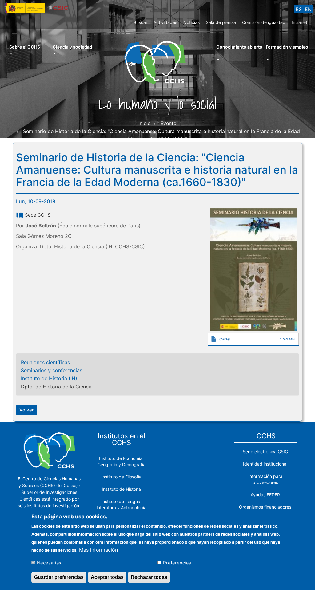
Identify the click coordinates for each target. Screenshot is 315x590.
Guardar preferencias (59, 577)
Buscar (140, 22)
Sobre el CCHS (24, 46)
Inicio (144, 123)
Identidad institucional (265, 463)
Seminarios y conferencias (51, 370)
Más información (98, 550)
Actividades (165, 22)
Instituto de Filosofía (121, 476)
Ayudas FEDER (265, 494)
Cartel (224, 339)
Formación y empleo (287, 46)
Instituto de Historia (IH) (49, 378)
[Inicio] (157, 62)
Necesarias (49, 563)
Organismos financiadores (265, 506)
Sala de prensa (221, 22)
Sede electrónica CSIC (265, 451)
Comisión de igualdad (263, 22)
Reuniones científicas (45, 362)
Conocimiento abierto (239, 46)
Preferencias (177, 563)
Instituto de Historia (121, 489)
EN (308, 9)
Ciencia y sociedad (72, 46)
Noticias (191, 22)
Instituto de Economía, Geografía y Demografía (122, 461)
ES (299, 9)
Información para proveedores (265, 479)
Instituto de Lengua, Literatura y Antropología (121, 504)
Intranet (299, 22)
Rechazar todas (149, 577)
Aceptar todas (107, 577)
